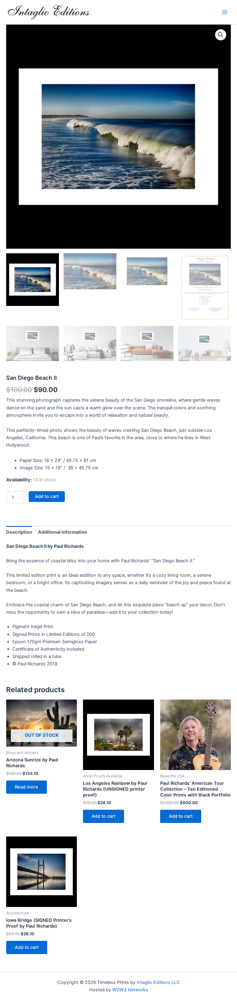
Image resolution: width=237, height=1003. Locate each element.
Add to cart (47, 496)
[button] (220, 34)
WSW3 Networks (130, 990)
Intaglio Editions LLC (158, 982)
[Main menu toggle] (224, 12)
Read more (26, 787)
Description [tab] (19, 532)
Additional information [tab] (62, 532)
